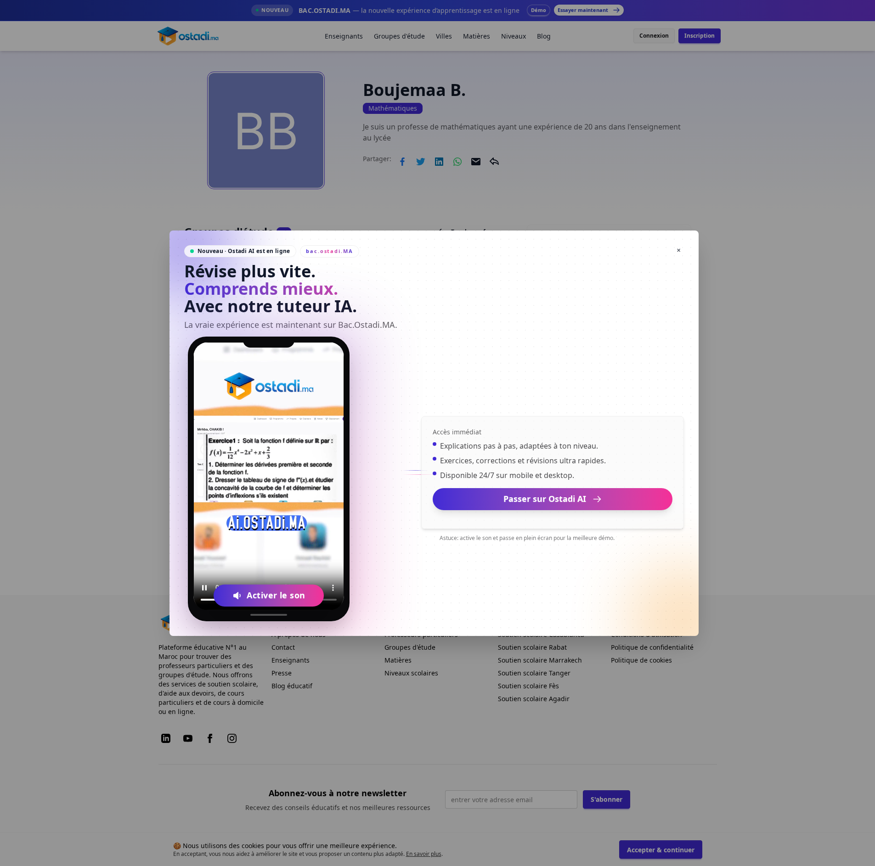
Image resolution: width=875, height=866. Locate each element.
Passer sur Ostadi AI (544, 498)
